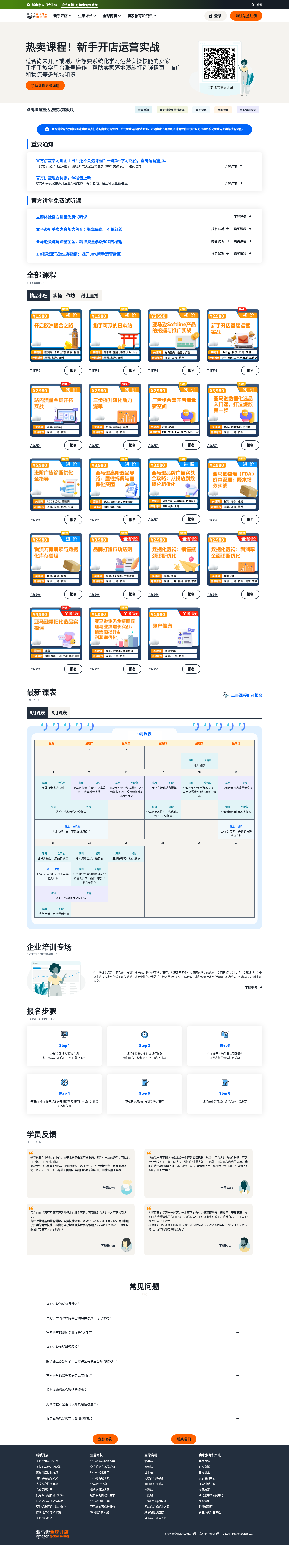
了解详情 (231, 166)
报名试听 (217, 229)
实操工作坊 (64, 295)
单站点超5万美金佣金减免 (79, 5)
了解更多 (35, 370)
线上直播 (89, 295)
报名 (73, 370)
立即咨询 (105, 1439)
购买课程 (240, 229)
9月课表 (37, 712)
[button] (215, 16)
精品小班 (38, 295)
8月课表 (59, 712)
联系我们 (184, 1439)
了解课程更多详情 (45, 85)
